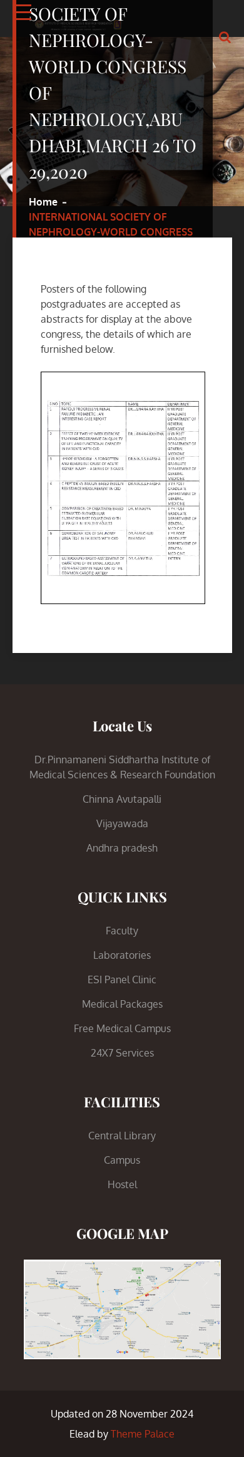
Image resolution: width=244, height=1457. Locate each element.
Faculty (122, 930)
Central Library (122, 1135)
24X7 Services (122, 1053)
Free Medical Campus (122, 1028)
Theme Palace (143, 1434)
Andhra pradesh (122, 848)
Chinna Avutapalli (122, 799)
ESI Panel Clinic (122, 979)
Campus (122, 1160)
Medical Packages (122, 1004)
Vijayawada (122, 823)
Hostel (122, 1184)
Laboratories (122, 955)
